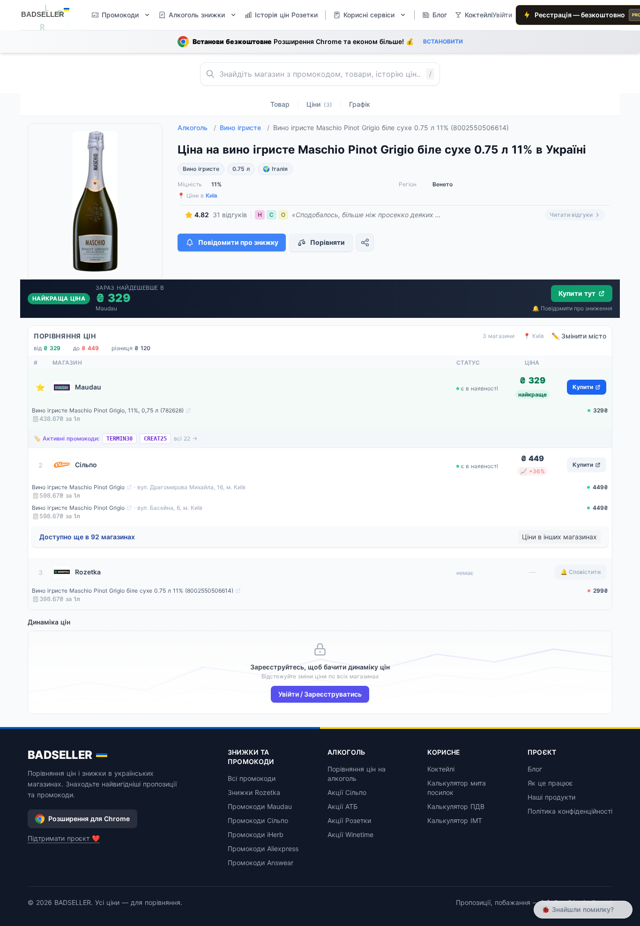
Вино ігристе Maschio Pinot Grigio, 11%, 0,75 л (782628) (108, 410)
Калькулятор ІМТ (454, 820)
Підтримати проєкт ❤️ (64, 838)
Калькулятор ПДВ (455, 806)
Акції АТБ (342, 806)
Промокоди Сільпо (258, 820)
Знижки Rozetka (254, 792)
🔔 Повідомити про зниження (572, 308)
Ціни (319, 104)
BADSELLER (60, 755)
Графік (359, 104)
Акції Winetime (350, 834)
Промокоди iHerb (255, 834)
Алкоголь (197, 128)
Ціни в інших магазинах (559, 537)
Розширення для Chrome (89, 819)
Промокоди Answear (260, 863)
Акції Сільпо (346, 792)
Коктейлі (440, 769)
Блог (535, 769)
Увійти (502, 15)
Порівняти (327, 242)
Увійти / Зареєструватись (320, 694)
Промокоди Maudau (260, 806)
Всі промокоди (251, 778)
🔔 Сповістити (580, 571)
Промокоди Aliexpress (263, 849)
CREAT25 (155, 438)
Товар (280, 104)
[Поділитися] (365, 242)
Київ (211, 195)
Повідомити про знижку (238, 242)
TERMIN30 (119, 438)
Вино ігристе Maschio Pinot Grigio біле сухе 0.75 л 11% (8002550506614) (132, 590)
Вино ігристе (244, 128)
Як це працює (550, 783)
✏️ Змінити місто (578, 336)
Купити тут (576, 293)
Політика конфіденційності (570, 811)
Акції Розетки (349, 820)
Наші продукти (551, 797)
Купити (583, 386)
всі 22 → (185, 438)
